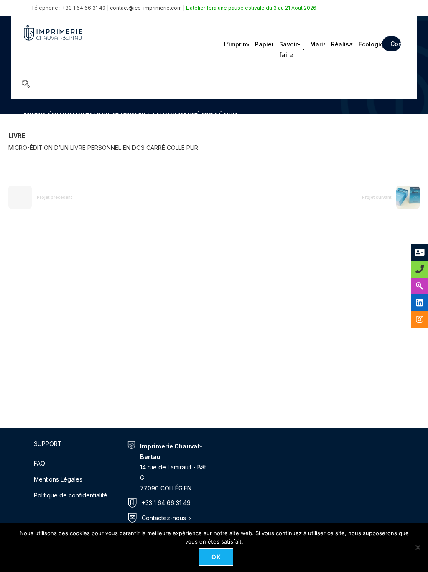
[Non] (417, 547)
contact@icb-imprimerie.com (146, 8)
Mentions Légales (58, 479)
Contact (395, 43)
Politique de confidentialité (70, 495)
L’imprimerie (236, 44)
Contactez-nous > (167, 517)
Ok (216, 556)
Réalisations (341, 44)
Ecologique (368, 44)
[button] (26, 84)
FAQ (39, 463)
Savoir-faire (289, 49)
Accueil (33, 127)
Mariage (317, 44)
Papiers (263, 44)
